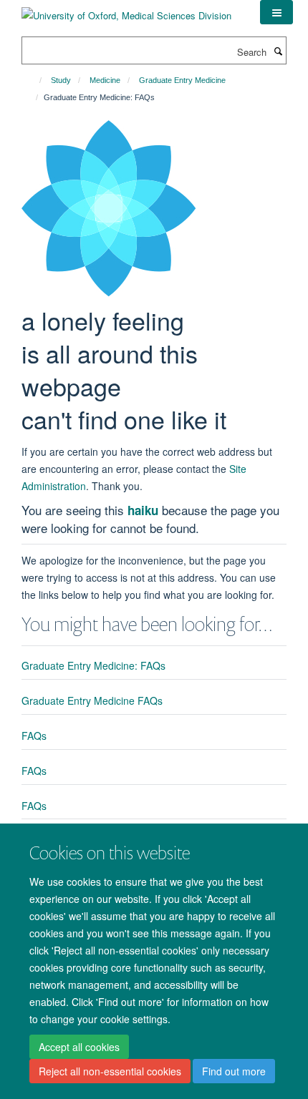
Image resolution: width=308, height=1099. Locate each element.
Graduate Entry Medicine (182, 80)
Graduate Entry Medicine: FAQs (93, 665)
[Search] (278, 51)
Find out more (234, 1071)
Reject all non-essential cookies (110, 1071)
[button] (276, 12)
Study (61, 80)
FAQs (34, 735)
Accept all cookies (79, 1047)
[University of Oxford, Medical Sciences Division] (126, 10)
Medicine (105, 80)
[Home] (34, 80)
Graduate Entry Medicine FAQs (92, 700)
